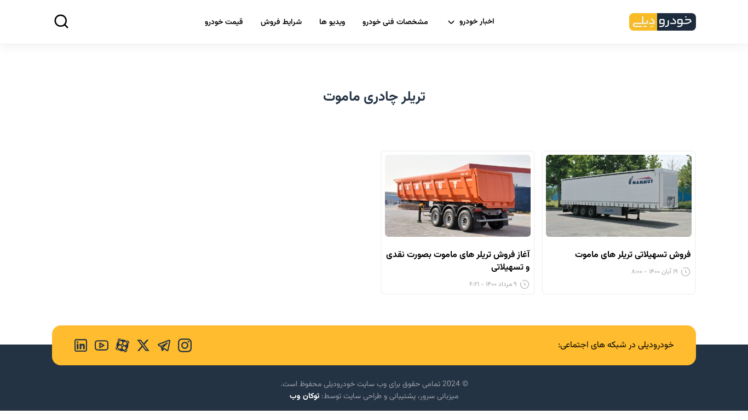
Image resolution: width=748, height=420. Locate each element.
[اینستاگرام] (181, 345)
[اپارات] (118, 345)
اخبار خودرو (476, 22)
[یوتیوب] (98, 345)
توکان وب (304, 396)
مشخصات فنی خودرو (395, 22)
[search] (61, 21)
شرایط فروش (281, 22)
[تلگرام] (160, 345)
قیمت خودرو (224, 22)
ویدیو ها (332, 22)
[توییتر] (139, 345)
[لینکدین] (81, 345)
